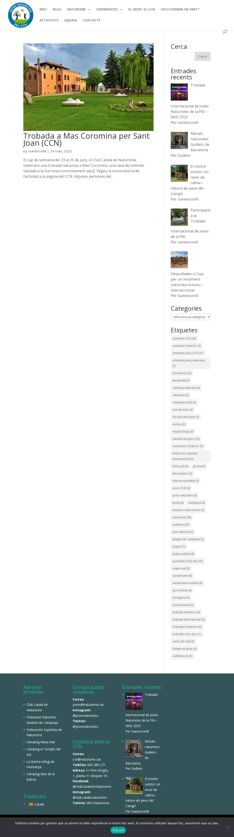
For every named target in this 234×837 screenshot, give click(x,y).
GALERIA (70, 20)
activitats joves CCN (188, 353)
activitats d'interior (187, 346)
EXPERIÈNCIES (107, 9)
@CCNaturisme (98, 803)
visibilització (182, 656)
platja (179, 546)
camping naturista (186, 388)
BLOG (57, 9)
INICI (43, 9)
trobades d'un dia (187, 634)
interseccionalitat (186, 481)
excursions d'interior (188, 446)
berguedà (181, 380)
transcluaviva (183, 605)
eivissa (179, 424)
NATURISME (76, 9)
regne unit (181, 568)
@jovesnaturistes (85, 715)
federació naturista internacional (185, 456)
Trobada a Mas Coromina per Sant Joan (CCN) (86, 139)
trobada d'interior (186, 612)
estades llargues (186, 439)
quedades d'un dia (187, 561)
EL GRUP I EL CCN (141, 9)
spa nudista (182, 590)
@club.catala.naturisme (90, 797)
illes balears (182, 473)
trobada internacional (189, 619)
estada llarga (183, 431)
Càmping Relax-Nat (41, 742)
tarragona (181, 598)
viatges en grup (184, 649)
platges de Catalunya (188, 539)
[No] (228, 827)
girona (199, 466)
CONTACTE (92, 20)
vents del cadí (183, 641)
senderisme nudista (187, 583)
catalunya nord (184, 402)
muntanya (196, 503)
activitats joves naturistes (189, 363)
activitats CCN (184, 338)
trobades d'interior (187, 627)
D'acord (118, 830)
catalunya (181, 395)
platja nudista (183, 554)
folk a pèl (180, 466)
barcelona (182, 373)
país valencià (183, 532)
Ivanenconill (37, 151)
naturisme (182, 517)
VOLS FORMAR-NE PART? (180, 9)
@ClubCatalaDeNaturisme (92, 786)
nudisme (181, 525)
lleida (178, 503)
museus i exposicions (188, 510)
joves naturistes (185, 495)
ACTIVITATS (49, 20)
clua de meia (183, 410)
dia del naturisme (186, 417)
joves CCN (181, 488)
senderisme (182, 576)
